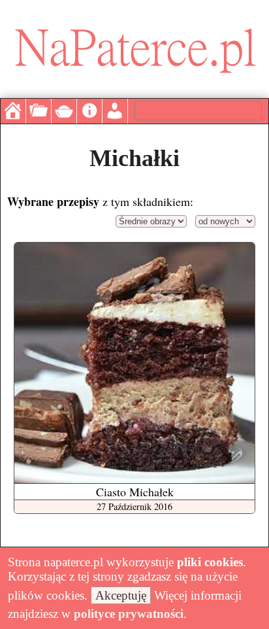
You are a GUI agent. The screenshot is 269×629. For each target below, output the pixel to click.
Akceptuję (120, 595)
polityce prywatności (128, 613)
